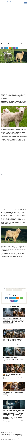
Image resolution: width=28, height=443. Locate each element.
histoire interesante (22, 288)
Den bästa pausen (12, 2)
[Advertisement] (14, 24)
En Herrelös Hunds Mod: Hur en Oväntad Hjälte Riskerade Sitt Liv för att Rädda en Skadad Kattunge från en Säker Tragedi (13, 321)
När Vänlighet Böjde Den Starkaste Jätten (13, 393)
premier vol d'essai (17, 290)
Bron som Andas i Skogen (10, 357)
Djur (2, 46)
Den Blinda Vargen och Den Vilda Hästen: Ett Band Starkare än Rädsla (13, 340)
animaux (14, 288)
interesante (9, 290)
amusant (8, 288)
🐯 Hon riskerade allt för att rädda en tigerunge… (13, 375)
